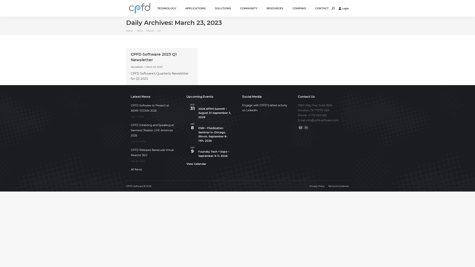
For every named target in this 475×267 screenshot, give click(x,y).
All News (136, 169)
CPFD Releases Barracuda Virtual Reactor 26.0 (152, 152)
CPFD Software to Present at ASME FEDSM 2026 (150, 108)
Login (345, 8)
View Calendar (196, 164)
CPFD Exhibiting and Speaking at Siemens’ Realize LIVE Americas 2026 (152, 130)
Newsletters (137, 66)
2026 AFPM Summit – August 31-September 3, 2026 (214, 113)
